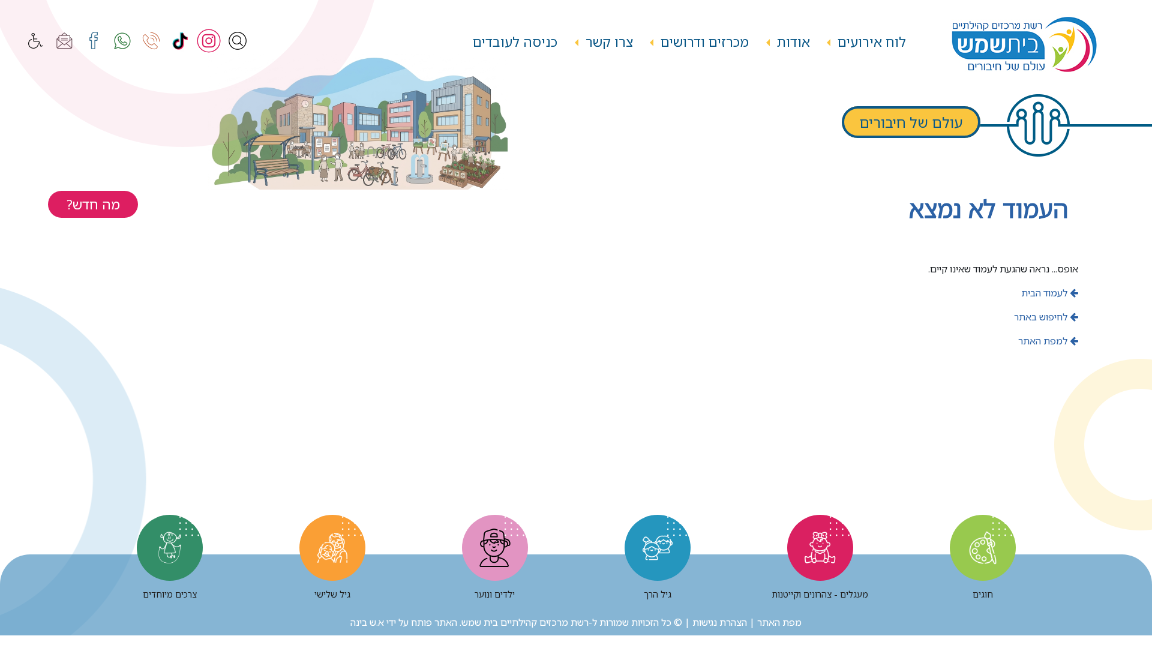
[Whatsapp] (122, 41)
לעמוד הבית (1045, 292)
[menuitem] (871, 42)
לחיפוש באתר (1042, 316)
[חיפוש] (238, 41)
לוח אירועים (872, 41)
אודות (793, 41)
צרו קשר (609, 41)
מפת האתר (779, 622)
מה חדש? (93, 204)
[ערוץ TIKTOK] (180, 41)
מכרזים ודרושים (705, 41)
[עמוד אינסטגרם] (209, 41)
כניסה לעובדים (515, 41)
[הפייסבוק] (94, 41)
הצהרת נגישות (719, 622)
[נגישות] (36, 41)
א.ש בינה (367, 622)
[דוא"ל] (65, 41)
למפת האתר (1044, 340)
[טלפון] (151, 41)
